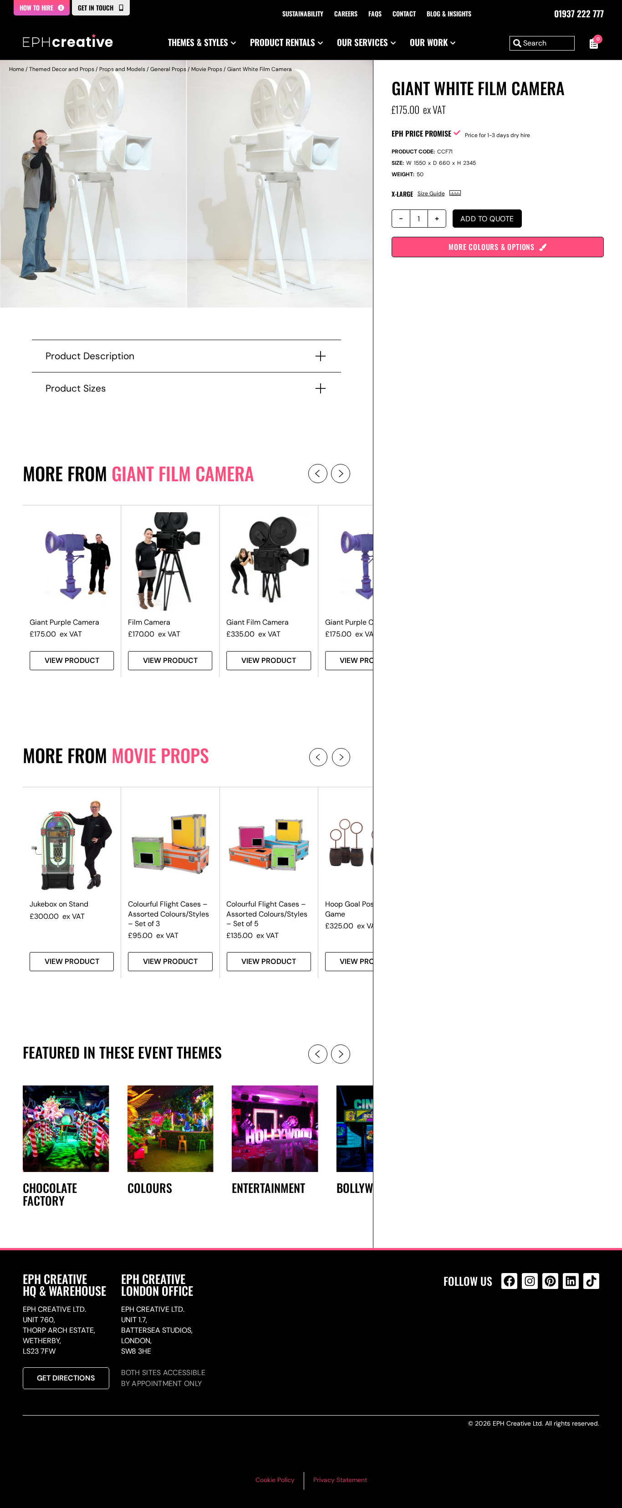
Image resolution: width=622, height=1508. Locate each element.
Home (16, 69)
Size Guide (431, 193)
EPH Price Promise (421, 133)
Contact (404, 13)
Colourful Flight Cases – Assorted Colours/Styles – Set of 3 (168, 913)
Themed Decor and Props (61, 69)
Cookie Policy (275, 1480)
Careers (345, 13)
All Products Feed (511, 1320)
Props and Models (122, 69)
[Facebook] (509, 1281)
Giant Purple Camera (64, 622)
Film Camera (149, 622)
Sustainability (302, 13)
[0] (591, 43)
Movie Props (206, 69)
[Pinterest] (550, 1281)
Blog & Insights (449, 13)
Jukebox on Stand (59, 904)
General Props (168, 69)
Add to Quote (487, 219)
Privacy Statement (340, 1480)
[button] (317, 473)
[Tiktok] (591, 1281)
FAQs (375, 13)
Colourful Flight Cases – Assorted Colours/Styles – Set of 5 (266, 913)
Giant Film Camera (183, 473)
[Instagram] (530, 1281)
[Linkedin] (571, 1281)
